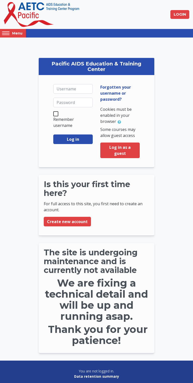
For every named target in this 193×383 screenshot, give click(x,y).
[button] (120, 122)
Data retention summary (96, 376)
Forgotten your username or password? (115, 93)
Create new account (67, 221)
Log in (73, 139)
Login (180, 14)
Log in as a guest (120, 150)
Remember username (63, 122)
